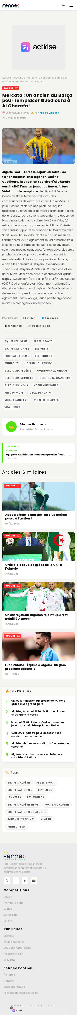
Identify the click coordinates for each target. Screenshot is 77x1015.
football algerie (16, 356)
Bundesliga (11, 915)
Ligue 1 (8, 897)
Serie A (8, 921)
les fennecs (43, 356)
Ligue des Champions (17, 948)
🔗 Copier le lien (39, 325)
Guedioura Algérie (17, 370)
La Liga (8, 909)
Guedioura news (16, 385)
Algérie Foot (11, 172)
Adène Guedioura (46, 385)
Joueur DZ (19, 77)
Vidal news (12, 407)
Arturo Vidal (14, 392)
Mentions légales (14, 987)
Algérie (46, 819)
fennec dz (11, 363)
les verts (42, 348)
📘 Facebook (49, 317)
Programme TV (13, 954)
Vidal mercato (40, 392)
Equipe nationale (16, 348)
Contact (9, 981)
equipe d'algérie (15, 341)
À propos (9, 975)
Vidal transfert (16, 400)
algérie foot (42, 341)
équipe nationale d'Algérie (27, 812)
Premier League (13, 903)
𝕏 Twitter (28, 317)
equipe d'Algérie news (23, 804)
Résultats (9, 960)
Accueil (6, 77)
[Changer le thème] (63, 5)
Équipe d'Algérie (14, 942)
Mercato (9, 936)
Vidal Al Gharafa (46, 400)
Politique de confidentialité (21, 993)
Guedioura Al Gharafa (53, 370)
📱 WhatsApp (13, 325)
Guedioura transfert (55, 378)
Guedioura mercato (18, 378)
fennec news (17, 826)
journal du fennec (38, 363)
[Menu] (71, 5)
